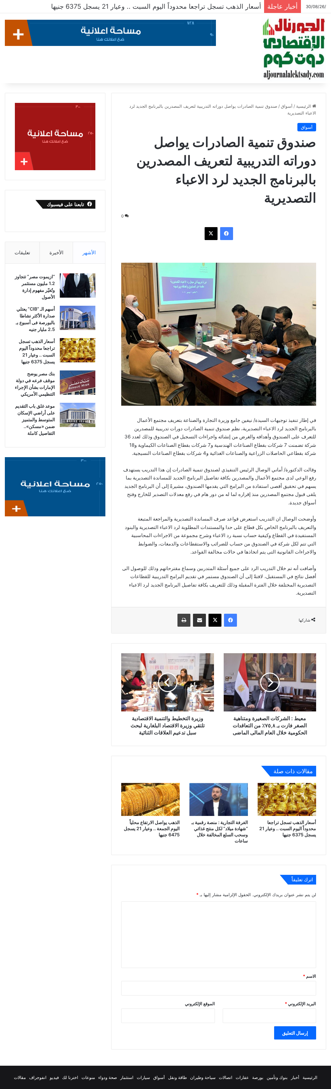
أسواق (287, 106)
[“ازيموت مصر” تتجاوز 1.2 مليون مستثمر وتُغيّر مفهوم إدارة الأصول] (77, 285)
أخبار (295, 1077)
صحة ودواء (107, 1077)
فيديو (54, 1077)
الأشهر (89, 252)
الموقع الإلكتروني (200, 1003)
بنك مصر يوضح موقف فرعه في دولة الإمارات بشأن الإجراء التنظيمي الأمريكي (155, 6)
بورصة (257, 1077)
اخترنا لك (70, 1077)
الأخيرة (56, 252)
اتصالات (225, 1077)
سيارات (143, 1077)
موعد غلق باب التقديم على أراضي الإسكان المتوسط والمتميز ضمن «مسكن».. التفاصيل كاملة (35, 419)
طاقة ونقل (177, 1077)
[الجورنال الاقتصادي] (294, 49)
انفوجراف (38, 1077)
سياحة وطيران (203, 1077)
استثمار (126, 1077)
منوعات (88, 1077)
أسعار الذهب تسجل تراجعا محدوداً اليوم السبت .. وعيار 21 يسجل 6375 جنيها (287, 828)
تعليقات (22, 252)
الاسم (309, 976)
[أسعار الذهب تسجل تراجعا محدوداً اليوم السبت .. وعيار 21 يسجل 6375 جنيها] (287, 799)
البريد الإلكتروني (300, 1003)
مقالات (20, 1077)
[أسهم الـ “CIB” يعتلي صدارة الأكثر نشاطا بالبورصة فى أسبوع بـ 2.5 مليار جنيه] (77, 318)
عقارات (242, 1077)
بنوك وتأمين (277, 1077)
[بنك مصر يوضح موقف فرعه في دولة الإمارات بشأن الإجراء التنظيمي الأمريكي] (77, 382)
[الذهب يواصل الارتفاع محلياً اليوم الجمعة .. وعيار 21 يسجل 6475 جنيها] (150, 799)
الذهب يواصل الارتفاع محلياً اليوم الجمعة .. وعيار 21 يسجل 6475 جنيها (152, 828)
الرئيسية (304, 106)
